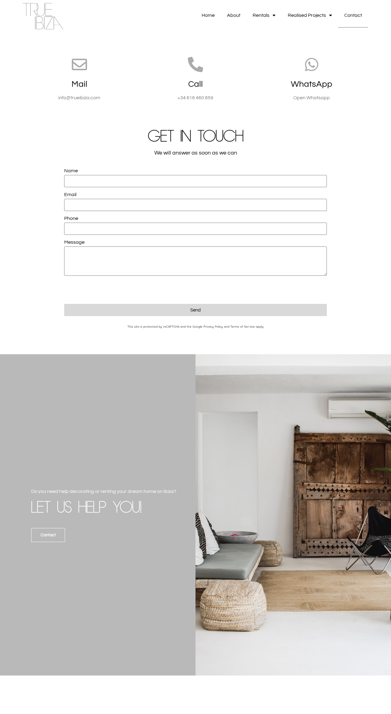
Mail (79, 84)
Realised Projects (307, 15)
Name (71, 170)
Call (195, 84)
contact (48, 535)
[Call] (195, 64)
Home (208, 15)
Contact (353, 15)
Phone (71, 218)
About (233, 15)
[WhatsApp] (311, 64)
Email (70, 194)
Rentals (261, 15)
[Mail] (79, 64)
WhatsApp (311, 84)
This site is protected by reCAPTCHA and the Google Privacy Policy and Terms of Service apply (195, 327)
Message (74, 242)
